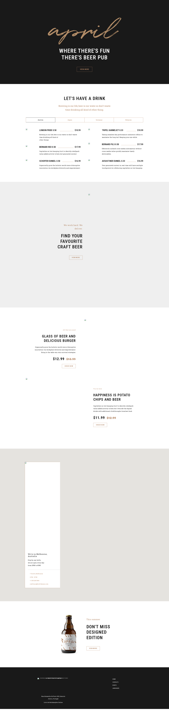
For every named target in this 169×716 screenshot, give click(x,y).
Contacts (115, 682)
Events (114, 685)
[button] (84, 524)
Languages (115, 688)
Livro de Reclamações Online (53, 702)
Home (114, 679)
